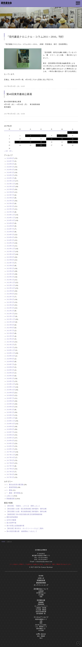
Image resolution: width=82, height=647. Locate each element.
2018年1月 (10, 449)
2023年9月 (10, 257)
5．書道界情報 (12, 487)
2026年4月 (10, 169)
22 (72, 142)
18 (30, 142)
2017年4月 (10, 474)
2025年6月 (10, 198)
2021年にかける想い (41, 625)
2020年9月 (10, 359)
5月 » (11, 151)
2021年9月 (10, 325)
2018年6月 (10, 435)
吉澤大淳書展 (11, 520)
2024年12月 (11, 215)
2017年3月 (10, 477)
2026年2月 (10, 175)
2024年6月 (10, 232)
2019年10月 (11, 390)
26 (41, 145)
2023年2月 (10, 277)
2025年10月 (11, 186)
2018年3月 (10, 443)
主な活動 (41, 595)
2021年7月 (10, 330)
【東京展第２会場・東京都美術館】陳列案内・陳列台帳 (27, 511)
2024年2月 (10, 243)
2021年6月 (10, 333)
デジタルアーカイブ (41, 617)
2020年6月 (10, 367)
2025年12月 (11, 181)
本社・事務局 (41, 636)
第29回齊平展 (11, 523)
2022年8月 (10, 294)
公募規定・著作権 (41, 608)
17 (20, 142)
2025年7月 (10, 195)
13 (51, 139)
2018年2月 (10, 446)
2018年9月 (10, 426)
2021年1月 (10, 347)
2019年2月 (10, 412)
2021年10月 (11, 322)
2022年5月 (10, 302)
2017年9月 (10, 460)
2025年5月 (10, 201)
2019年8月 (10, 395)
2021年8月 (10, 328)
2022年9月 (10, 291)
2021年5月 (10, 336)
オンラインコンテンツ (41, 606)
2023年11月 (11, 251)
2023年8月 (10, 260)
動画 (41, 623)
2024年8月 (10, 226)
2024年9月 (10, 223)
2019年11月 (11, 387)
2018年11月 (11, 421)
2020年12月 (11, 350)
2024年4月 (10, 237)
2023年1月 (10, 280)
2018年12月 (11, 418)
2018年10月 (11, 423)
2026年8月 (10, 158)
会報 (41, 621)
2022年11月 (11, 285)
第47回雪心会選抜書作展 (15, 526)
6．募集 (9, 490)
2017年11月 (11, 455)
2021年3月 (10, 342)
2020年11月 (11, 353)
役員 (41, 596)
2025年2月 (10, 209)
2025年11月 (11, 184)
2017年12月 (11, 452)
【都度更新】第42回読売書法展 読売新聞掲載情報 (24, 514)
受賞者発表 (41, 604)
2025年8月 (10, 192)
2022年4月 (10, 305)
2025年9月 (10, 189)
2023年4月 (10, 271)
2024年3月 (10, 240)
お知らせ (10, 496)
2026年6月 (10, 164)
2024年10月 (11, 220)
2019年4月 (10, 407)
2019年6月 (10, 401)
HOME (3, 541)
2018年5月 (10, 438)
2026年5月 (10, 167)
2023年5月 (10, 268)
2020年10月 (11, 356)
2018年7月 (10, 432)
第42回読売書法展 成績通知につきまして (22, 531)
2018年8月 (10, 429)
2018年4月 (10, 440)
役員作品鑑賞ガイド (41, 619)
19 (41, 142)
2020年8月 (10, 361)
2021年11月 (11, 319)
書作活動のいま (40, 628)
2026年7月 (10, 161)
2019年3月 (10, 409)
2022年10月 (11, 288)
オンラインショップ (41, 585)
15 (72, 139)
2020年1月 (10, 381)
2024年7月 (10, 229)
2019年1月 (10, 415)
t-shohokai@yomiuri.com (44, 561)
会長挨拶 (41, 591)
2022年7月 (10, 297)
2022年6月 (10, 299)
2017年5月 (10, 472)
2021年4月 (10, 339)
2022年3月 (10, 308)
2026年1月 (10, 178)
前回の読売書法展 (41, 611)
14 (62, 139)
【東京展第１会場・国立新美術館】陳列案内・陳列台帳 (27, 509)
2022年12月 (11, 282)
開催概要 (41, 602)
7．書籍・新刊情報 (13, 493)
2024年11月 (11, 217)
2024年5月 (10, 234)
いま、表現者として (41, 626)
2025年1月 (10, 212)
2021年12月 (11, 316)
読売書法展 (41, 600)
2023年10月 (11, 254)
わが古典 (41, 630)
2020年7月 (10, 364)
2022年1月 (10, 313)
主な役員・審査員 (41, 610)
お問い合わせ (41, 634)
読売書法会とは (40, 593)
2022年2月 (10, 311)
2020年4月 (10, 373)
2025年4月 (10, 203)
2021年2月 (10, 344)
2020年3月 (10, 376)
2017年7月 (10, 466)
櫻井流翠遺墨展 (12, 517)
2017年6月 (10, 469)
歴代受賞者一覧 (40, 613)
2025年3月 (10, 206)
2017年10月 (11, 457)
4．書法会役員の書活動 (15, 484)
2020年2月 (10, 378)
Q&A (41, 638)
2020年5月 (10, 370)
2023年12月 (11, 248)
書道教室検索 (41, 583)
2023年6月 (10, 265)
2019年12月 (11, 384)
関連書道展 (11, 498)
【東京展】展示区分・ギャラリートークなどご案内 (25, 528)
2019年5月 (10, 404)
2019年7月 (10, 398)
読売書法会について (41, 589)
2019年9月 (10, 392)
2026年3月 (10, 172)
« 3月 (6, 151)
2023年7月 (10, 263)
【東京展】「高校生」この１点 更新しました (23, 506)
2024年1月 (10, 246)
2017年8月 (10, 463)
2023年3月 (10, 274)
